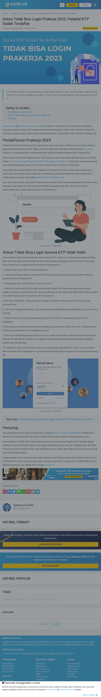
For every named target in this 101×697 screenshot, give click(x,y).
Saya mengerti (89, 695)
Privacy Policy (51, 689)
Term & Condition (67, 689)
